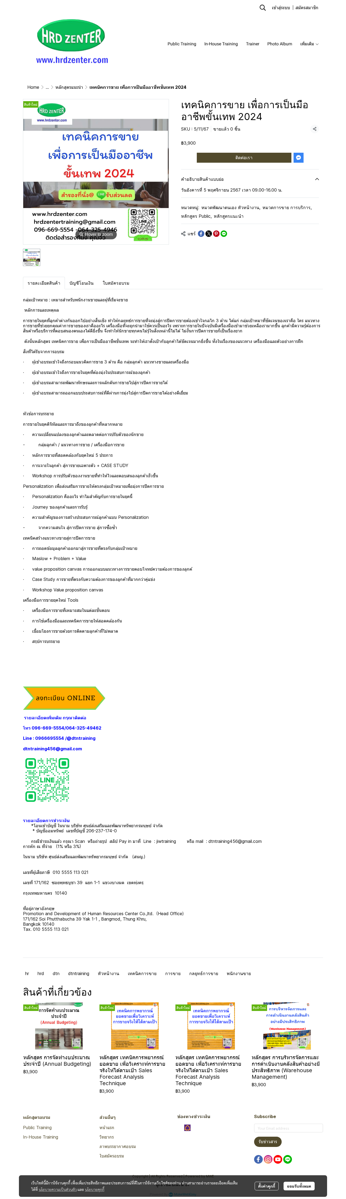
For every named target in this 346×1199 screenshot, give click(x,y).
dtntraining (78, 973)
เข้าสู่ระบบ (281, 7)
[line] (287, 1159)
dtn (56, 973)
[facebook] (258, 1159)
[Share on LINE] (224, 233)
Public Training (37, 1127)
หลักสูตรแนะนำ (69, 87)
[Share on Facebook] (201, 233)
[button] (262, 7)
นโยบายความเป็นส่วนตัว (58, 1189)
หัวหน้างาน (108, 973)
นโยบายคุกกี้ (94, 1189)
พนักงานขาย (239, 973)
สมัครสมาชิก (306, 7)
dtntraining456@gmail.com (52, 748)
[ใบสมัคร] (64, 697)
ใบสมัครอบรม (111, 1156)
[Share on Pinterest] (216, 233)
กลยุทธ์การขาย (203, 973)
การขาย (173, 973)
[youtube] (278, 1159)
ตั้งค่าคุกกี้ (266, 1186)
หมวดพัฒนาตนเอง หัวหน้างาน (230, 207)
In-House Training (40, 1137)
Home (33, 87)
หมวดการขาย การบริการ (287, 207)
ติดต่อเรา (243, 157)
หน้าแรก (106, 1127)
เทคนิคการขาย (142, 973)
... (47, 87)
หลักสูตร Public (196, 216)
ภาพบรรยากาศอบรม (117, 1146)
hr (27, 973)
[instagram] (268, 1159)
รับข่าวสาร (268, 1142)
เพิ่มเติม (307, 43)
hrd (41, 973)
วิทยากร (106, 1137)
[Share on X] (208, 233)
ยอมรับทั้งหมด (299, 1186)
